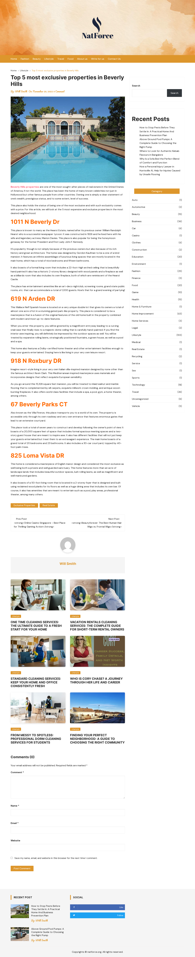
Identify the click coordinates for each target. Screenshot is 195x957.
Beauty (37, 58)
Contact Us (114, 58)
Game (135, 292)
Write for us (97, 58)
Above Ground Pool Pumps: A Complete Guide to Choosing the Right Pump (158, 143)
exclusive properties (24, 505)
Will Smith (21, 91)
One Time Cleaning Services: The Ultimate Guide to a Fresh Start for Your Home (36, 625)
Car (134, 228)
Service (136, 363)
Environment (139, 263)
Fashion (25, 58)
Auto (135, 200)
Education (137, 256)
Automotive (138, 207)
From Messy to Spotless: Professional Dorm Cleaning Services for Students (36, 738)
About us (82, 58)
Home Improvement (143, 313)
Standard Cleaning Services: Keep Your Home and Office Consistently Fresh (36, 682)
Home (14, 58)
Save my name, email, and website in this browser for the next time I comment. (56, 858)
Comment (17, 772)
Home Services (140, 320)
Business (137, 221)
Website (15, 840)
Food (70, 58)
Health (135, 299)
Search (136, 85)
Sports (136, 377)
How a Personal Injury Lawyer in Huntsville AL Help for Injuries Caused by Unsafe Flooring (160, 170)
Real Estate (138, 349)
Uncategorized (140, 399)
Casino (136, 235)
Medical (136, 342)
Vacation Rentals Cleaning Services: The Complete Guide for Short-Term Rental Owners (97, 625)
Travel (60, 58)
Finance (136, 278)
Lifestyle (49, 58)
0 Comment (59, 91)
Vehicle (136, 406)
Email (15, 823)
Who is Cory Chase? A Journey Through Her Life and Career (96, 680)
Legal (135, 327)
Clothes (136, 242)
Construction (139, 249)
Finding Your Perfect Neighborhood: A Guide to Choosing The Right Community (97, 738)
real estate (49, 505)
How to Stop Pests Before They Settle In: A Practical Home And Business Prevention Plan (157, 131)
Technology (138, 384)
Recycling (137, 356)
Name (15, 805)
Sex (134, 370)
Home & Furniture (141, 306)
